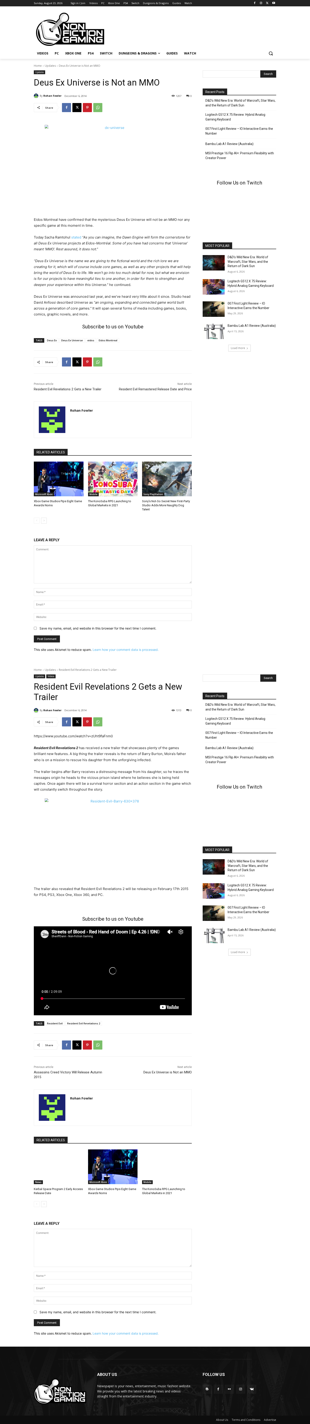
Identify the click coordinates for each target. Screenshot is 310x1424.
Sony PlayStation (153, 494)
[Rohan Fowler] (37, 95)
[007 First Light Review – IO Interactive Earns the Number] (214, 309)
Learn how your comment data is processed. (126, 650)
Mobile (93, 494)
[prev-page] (36, 521)
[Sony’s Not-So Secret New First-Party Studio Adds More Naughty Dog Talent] (167, 479)
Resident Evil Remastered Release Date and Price (155, 389)
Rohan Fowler (52, 95)
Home (38, 66)
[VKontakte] (251, 1389)
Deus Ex (52, 340)
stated (76, 237)
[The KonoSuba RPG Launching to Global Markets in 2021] (113, 479)
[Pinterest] (87, 107)
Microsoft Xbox (44, 494)
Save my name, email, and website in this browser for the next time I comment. (97, 628)
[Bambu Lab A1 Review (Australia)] (214, 331)
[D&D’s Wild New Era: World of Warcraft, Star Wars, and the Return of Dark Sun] (214, 263)
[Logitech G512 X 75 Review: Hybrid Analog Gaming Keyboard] (214, 287)
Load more (238, 348)
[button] (270, 53)
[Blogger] (207, 1389)
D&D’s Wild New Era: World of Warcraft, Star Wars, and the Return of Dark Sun (240, 103)
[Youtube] (273, 3)
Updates (50, 66)
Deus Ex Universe (72, 340)
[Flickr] (229, 1389)
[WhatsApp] (97, 107)
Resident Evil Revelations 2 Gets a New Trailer (67, 389)
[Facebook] (254, 3)
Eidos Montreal (108, 340)
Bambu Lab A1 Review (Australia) (229, 144)
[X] (267, 3)
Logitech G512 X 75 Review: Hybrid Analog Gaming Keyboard (235, 117)
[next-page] (44, 521)
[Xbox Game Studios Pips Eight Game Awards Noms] (59, 479)
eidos (90, 340)
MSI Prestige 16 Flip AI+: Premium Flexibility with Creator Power (239, 155)
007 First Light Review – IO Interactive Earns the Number (239, 131)
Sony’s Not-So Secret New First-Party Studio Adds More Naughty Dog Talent (166, 505)
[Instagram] (261, 3)
